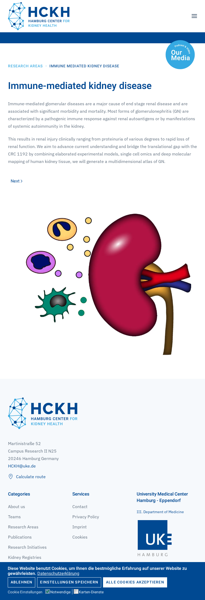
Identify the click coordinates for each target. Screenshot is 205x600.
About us (16, 506)
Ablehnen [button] (22, 582)
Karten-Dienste (91, 592)
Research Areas (23, 526)
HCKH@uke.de (22, 466)
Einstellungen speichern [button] (69, 582)
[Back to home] (38, 16)
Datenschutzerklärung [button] (58, 573)
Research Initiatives (27, 547)
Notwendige (60, 592)
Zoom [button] (102, 277)
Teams (14, 516)
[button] (194, 16)
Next (15, 181)
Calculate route (31, 476)
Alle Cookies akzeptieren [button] (135, 582)
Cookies (80, 537)
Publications (20, 537)
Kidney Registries (24, 557)
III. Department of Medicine (160, 511)
